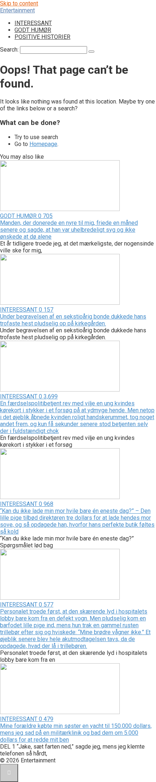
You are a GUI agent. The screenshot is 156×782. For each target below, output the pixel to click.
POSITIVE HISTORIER (42, 36)
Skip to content (19, 3)
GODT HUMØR (33, 30)
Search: (10, 49)
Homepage (43, 144)
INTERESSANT (33, 23)
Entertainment (17, 10)
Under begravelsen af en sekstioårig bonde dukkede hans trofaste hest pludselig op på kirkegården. (73, 320)
